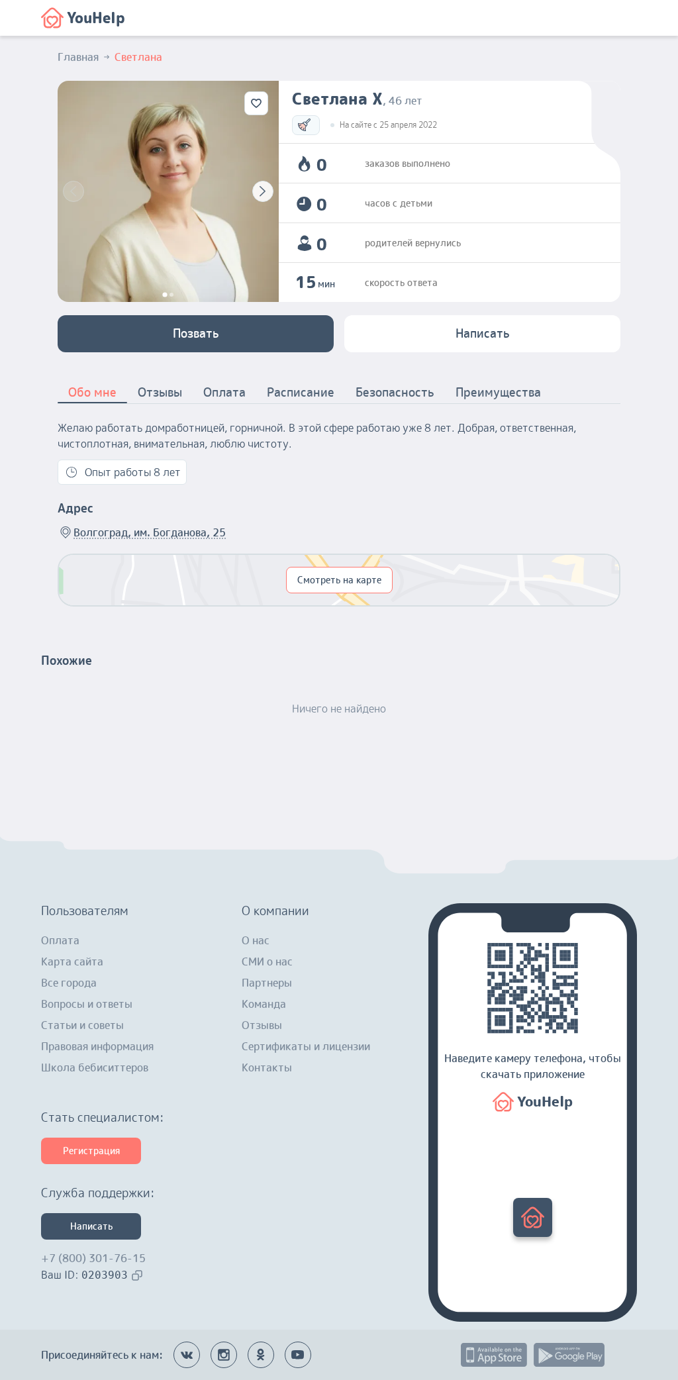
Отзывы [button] (160, 392)
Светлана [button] (138, 57)
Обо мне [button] (92, 392)
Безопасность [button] (395, 392)
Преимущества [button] (498, 392)
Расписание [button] (300, 392)
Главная (78, 57)
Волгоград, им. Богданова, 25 (149, 532)
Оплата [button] (224, 392)
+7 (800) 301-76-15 (93, 1258)
